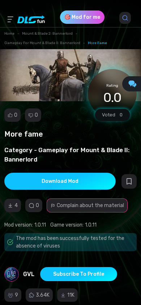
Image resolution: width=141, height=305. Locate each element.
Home (9, 33)
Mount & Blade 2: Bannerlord (47, 33)
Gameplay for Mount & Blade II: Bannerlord (42, 43)
